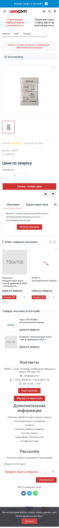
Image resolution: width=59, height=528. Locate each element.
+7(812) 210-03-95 (15, 22)
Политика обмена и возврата (29, 429)
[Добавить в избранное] (24, 297)
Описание (12, 204)
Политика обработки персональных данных (29, 417)
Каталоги (29, 425)
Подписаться (46, 479)
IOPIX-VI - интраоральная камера (44, 279)
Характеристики (37, 204)
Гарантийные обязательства (29, 437)
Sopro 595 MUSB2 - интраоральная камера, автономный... (32, 322)
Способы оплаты (29, 433)
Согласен (29, 521)
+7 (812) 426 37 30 (44, 22)
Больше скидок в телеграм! (29, 3)
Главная (6, 34)
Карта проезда (29, 390)
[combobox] (29, 472)
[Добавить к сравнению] (5, 301)
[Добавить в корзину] (19, 297)
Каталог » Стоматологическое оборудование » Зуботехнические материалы (29, 46)
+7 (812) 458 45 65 (22, 380)
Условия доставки (29, 441)
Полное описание (29, 227)
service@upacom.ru (44, 25)
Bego (16, 34)
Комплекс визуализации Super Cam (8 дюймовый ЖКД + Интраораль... (14, 282)
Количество (8, 170)
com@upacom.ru (14, 25)
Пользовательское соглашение (29, 421)
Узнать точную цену (29, 186)
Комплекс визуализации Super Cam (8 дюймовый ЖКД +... (35, 338)
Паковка (27, 34)
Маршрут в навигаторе (29, 398)
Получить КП (9, 297)
